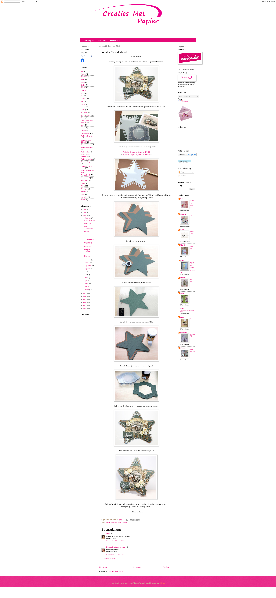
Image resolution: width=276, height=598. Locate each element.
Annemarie (84, 77)
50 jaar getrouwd (89, 220)
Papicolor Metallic (86, 159)
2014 (85, 302)
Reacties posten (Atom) (116, 571)
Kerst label (87, 247)
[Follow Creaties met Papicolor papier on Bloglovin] (187, 156)
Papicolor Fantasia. (87, 147)
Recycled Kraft (85, 175)
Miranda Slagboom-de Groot (115, 547)
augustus (88, 269)
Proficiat (86, 231)
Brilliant (83, 88)
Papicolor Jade (85, 152)
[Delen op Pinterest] (139, 520)
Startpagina (88, 40)
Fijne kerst (87, 256)
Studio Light (84, 180)
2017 (85, 293)
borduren (83, 191)
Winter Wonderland (88, 227)
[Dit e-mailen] (131, 520)
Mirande (183, 245)
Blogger (162, 583)
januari (87, 289)
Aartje (108, 533)
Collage (192, 216)
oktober (87, 263)
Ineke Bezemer (122, 522)
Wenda (83, 183)
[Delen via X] (135, 520)
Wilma (83, 186)
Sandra (182, 278)
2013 (85, 305)
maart (87, 283)
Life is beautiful (192, 350)
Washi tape (87, 223)
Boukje (83, 85)
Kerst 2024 (191, 247)
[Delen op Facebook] (137, 520)
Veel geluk (191, 280)
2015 (85, 299)
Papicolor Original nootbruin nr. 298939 (136, 152)
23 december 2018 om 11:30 (115, 554)
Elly (82, 96)
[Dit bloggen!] (133, 520)
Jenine (83, 118)
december (88, 218)
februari (87, 286)
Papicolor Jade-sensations (86, 155)
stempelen (84, 197)
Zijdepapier (84, 189)
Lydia (82, 125)
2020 (85, 209)
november (88, 260)
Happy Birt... (89, 236)
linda (82, 194)
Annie (82, 79)
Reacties (183, 175)
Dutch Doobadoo (111, 522)
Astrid (83, 82)
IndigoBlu (84, 112)
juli (86, 272)
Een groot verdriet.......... (89, 251)
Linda (182, 308)
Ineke (182, 229)
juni (86, 275)
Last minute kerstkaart (88, 243)
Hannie (83, 107)
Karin (182, 293)
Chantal (83, 90)
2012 (85, 308)
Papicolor (83, 56)
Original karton (85, 133)
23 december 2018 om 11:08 (115, 541)
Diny (82, 93)
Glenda (83, 104)
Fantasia (83, 99)
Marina (83, 128)
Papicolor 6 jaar (192, 335)
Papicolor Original (86, 136)
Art (190, 319)
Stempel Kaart (85, 178)
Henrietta (183, 214)
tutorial (83, 200)
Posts (182, 172)
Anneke (83, 74)
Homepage (137, 567)
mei (86, 278)
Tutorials (102, 40)
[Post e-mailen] (127, 520)
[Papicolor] (82, 62)
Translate (185, 101)
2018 (85, 215)
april (86, 281)
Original (83, 130)
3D (82, 71)
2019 (85, 212)
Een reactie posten (110, 558)
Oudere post (168, 567)
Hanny (83, 110)
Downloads (115, 40)
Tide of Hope (192, 232)
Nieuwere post (105, 567)
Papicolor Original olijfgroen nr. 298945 (136, 154)
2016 (85, 296)
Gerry (82, 101)
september (88, 266)
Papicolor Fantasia (87, 145)
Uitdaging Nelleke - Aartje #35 (192, 204)
